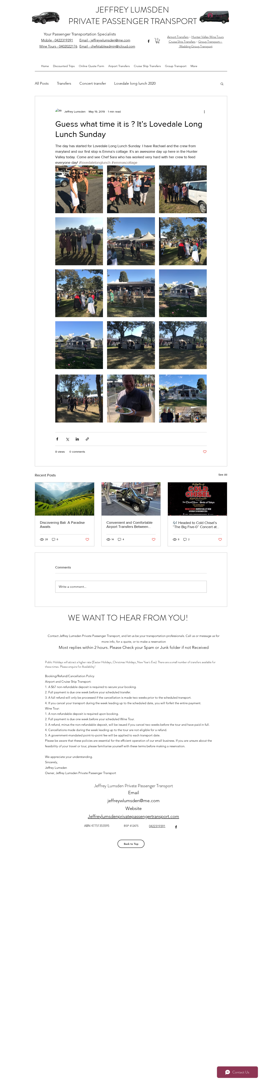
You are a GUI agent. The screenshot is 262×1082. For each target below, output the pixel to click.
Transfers (64, 83)
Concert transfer (92, 83)
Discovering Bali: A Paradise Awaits (62, 524)
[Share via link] (87, 439)
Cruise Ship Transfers (182, 41)
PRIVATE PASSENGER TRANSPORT (132, 21)
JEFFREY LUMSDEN (132, 10)
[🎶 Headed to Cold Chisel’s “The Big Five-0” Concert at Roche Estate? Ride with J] (197, 499)
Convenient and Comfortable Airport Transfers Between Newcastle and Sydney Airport (130, 524)
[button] (158, 40)
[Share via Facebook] (57, 439)
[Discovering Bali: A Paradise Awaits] (64, 499)
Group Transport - (210, 41)
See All (222, 474)
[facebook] (149, 41)
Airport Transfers (178, 36)
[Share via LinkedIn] (77, 439)
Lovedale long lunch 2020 (135, 83)
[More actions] (204, 111)
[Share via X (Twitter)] (67, 439)
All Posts (42, 83)
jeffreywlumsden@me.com (133, 800)
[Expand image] (79, 189)
